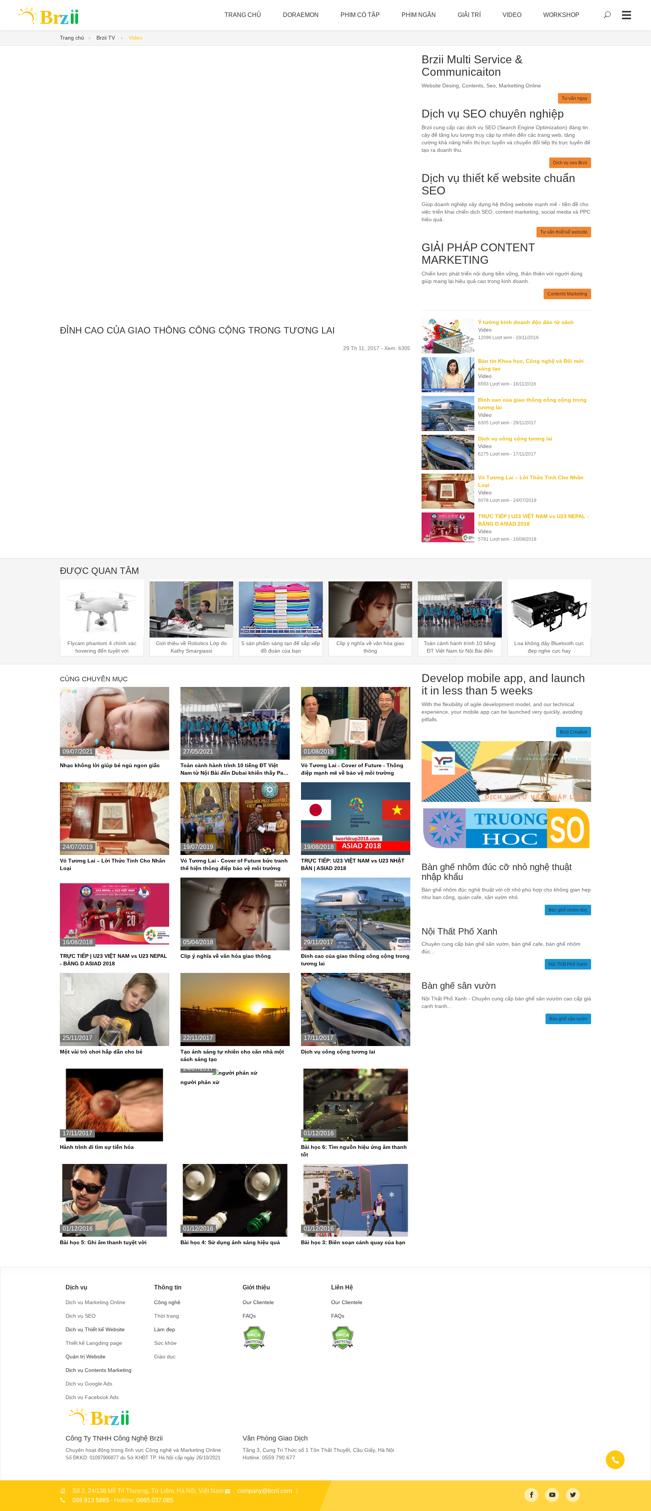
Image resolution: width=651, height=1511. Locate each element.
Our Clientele (258, 1302)
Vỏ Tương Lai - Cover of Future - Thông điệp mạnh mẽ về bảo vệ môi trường (352, 769)
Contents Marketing (567, 294)
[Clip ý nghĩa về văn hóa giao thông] (235, 914)
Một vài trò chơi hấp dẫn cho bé (101, 1052)
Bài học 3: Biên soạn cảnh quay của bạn (353, 1242)
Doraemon (301, 15)
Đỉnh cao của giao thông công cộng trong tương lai (355, 960)
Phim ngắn (419, 15)
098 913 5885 (90, 1500)
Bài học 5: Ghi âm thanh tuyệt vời (103, 1242)
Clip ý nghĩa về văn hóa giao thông (225, 956)
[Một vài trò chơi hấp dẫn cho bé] (114, 1009)
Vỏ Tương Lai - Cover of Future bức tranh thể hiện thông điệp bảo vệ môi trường (234, 864)
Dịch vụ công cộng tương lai (338, 1052)
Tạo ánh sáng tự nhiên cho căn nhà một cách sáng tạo (232, 1055)
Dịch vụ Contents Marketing (98, 1370)
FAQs (249, 1316)
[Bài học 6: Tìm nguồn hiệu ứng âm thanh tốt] (355, 1104)
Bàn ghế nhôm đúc (568, 910)
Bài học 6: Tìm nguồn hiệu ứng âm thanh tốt (354, 1151)
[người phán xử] (234, 1072)
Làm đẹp (164, 1329)
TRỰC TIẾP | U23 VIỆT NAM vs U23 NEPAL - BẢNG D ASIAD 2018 (113, 960)
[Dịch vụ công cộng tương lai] (450, 452)
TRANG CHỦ (243, 15)
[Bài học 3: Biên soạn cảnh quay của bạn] (355, 1200)
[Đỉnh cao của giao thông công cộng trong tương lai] (450, 413)
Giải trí (469, 15)
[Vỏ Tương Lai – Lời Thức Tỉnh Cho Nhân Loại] (450, 491)
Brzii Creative (573, 732)
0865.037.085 (154, 1500)
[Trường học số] (506, 828)
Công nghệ (167, 1302)
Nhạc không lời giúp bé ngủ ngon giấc (110, 765)
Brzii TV (106, 38)
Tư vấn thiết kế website (563, 232)
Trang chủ (72, 38)
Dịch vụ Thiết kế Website (95, 1329)
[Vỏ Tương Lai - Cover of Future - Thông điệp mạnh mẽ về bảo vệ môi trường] (355, 723)
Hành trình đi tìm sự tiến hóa (97, 1147)
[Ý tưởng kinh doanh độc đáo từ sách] (450, 335)
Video (512, 15)
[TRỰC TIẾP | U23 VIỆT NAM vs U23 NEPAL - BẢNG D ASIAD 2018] (450, 527)
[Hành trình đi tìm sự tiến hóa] (114, 1104)
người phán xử (199, 1082)
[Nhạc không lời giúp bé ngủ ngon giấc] (114, 723)
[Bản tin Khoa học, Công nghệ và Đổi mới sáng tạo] (450, 374)
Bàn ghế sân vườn (568, 1019)
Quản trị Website (85, 1356)
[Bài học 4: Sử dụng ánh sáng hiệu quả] (235, 1200)
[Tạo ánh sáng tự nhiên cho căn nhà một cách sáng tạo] (235, 1009)
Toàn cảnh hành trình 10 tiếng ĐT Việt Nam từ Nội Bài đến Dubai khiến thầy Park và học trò (234, 769)
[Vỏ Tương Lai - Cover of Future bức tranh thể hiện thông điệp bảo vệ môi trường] (235, 818)
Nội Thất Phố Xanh (568, 964)
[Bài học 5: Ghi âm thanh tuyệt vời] (114, 1200)
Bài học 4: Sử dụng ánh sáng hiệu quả (230, 1242)
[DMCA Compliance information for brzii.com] (254, 1337)
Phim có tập (360, 15)
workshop (561, 15)
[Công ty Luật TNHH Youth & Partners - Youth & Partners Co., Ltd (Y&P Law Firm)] (506, 771)
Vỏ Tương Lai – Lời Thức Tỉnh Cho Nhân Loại (112, 864)
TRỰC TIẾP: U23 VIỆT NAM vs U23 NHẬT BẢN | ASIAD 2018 (353, 864)
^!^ (639, 1496)
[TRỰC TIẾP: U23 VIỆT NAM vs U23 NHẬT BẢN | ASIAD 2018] (355, 818)
